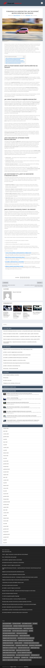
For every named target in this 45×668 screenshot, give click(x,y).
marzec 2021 (5, 488)
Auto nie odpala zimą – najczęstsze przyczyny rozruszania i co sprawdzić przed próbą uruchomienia (19, 342)
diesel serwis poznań (28, 628)
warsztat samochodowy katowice (10, 659)
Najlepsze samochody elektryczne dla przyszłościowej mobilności (26, 314)
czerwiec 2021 (6, 480)
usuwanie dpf (17, 657)
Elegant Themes (13, 666)
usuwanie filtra (24, 657)
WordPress (26, 666)
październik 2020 (6, 501)
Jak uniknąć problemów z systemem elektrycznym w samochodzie (6, 314)
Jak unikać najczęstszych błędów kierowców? (13, 59)
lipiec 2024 (5, 442)
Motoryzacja (28, 15)
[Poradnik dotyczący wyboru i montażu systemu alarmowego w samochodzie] (17, 308)
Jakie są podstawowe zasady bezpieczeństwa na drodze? (15, 58)
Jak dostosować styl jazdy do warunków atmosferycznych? (15, 61)
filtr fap (31, 630)
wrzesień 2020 (6, 504)
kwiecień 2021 (6, 485)
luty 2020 (5, 523)
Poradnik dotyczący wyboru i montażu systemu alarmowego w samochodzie (21, 415)
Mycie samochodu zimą (6, 551)
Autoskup (35, 623)
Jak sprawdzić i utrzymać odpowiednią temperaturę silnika (13, 574)
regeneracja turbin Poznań (22, 645)
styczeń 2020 (5, 526)
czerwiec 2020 (6, 512)
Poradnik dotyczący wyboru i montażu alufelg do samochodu (14, 598)
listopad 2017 (6, 531)
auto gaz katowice (7, 623)
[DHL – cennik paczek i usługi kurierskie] (37, 307)
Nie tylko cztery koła (7, 380)
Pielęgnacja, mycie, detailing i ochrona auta (11, 383)
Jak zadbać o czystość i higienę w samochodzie (11, 565)
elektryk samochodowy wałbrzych (19, 630)
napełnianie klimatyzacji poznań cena (26, 638)
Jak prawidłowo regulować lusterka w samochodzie (12, 559)
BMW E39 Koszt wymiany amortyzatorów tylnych (15, 257)
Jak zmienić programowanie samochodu (10, 585)
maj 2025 (5, 439)
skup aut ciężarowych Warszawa (24, 652)
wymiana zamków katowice (25, 659)
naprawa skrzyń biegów (8, 642)
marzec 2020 (5, 520)
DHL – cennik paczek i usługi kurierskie (37, 313)
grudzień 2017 (6, 529)
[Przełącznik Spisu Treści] (23, 57)
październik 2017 (6, 534)
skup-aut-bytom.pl (17, 15)
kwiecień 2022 (6, 452)
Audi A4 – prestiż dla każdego (12, 397)
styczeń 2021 (5, 493)
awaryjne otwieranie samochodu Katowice (22, 625)
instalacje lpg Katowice (22, 633)
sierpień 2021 (5, 474)
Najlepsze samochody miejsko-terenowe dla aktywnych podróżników (15, 579)
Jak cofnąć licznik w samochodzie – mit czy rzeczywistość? (18, 406)
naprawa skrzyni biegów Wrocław (25, 640)
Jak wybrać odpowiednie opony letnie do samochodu (12, 607)
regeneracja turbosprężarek (35, 645)
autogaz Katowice (17, 623)
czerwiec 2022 (6, 447)
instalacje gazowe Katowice (9, 633)
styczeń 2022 (5, 461)
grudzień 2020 (6, 496)
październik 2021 (6, 469)
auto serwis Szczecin (26, 623)
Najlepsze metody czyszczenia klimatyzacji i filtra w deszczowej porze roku (17, 349)
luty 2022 (5, 458)
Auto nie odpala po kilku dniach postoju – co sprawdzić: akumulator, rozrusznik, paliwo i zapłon (21, 336)
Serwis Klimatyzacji (35, 647)
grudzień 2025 (6, 436)
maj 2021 (5, 482)
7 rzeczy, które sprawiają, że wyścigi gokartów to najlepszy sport (18, 252)
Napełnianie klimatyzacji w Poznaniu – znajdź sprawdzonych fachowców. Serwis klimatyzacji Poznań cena (21, 568)
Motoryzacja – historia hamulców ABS (10, 368)
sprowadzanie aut (35, 655)
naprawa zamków (18, 642)
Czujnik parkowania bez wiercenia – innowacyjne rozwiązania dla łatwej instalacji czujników (20, 577)
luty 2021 (5, 490)
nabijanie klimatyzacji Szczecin (9, 638)
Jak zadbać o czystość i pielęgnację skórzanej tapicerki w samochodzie (17, 354)
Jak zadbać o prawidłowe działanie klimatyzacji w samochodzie (15, 357)
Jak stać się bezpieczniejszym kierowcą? (10, 593)
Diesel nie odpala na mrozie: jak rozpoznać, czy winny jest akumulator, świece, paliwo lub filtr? (21, 339)
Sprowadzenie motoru (8, 657)
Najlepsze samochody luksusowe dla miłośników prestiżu (18, 402)
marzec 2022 (5, 455)
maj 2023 (5, 444)
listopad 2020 (6, 499)
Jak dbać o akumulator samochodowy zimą (11, 365)
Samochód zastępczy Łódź (23, 647)
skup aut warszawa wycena (9, 655)
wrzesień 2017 (6, 537)
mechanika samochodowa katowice (10, 635)
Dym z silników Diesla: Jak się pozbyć (9, 557)
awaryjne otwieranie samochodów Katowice (12, 628)
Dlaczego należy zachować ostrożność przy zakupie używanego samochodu (16, 601)
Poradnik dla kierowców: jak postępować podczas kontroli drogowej (16, 362)
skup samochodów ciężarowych (23, 655)
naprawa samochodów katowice (10, 640)
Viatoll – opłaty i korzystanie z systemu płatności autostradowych (15, 554)
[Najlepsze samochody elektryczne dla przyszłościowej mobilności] (27, 308)
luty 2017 (5, 542)
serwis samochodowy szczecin (9, 652)
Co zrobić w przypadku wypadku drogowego (10, 596)
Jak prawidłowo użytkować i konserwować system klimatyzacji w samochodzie (17, 609)
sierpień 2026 (5, 428)
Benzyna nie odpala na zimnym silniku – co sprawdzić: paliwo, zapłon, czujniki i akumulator (21, 333)
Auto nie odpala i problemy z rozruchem (11, 374)
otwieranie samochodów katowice (31, 642)
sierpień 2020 (5, 507)
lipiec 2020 (5, 509)
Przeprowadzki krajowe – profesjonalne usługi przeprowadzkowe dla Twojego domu (23, 420)
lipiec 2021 (5, 477)
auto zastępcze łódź (7, 625)
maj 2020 (5, 515)
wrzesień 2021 (6, 471)
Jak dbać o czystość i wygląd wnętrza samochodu (12, 352)
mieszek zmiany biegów (24, 635)
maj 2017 (5, 539)
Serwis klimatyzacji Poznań (9, 650)
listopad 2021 (6, 466)
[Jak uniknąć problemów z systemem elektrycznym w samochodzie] (7, 307)
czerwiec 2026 (6, 433)
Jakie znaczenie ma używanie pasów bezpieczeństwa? (15, 60)
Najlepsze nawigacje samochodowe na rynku (14, 266)
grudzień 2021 (6, 463)
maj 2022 (5, 450)
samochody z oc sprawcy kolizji (9, 647)
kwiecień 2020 (6, 518)
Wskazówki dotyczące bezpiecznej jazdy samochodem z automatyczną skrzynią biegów (19, 604)
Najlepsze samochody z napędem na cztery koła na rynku (14, 360)
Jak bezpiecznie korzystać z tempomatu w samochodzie (13, 562)
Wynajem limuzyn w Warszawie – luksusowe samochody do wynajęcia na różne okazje (18, 590)
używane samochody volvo (35, 657)
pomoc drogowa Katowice (8, 645)
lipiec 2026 (5, 431)
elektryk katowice (7, 630)
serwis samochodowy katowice (23, 650)
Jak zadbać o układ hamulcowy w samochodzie (14, 261)
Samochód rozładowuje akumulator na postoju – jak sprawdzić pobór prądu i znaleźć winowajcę (21, 331)
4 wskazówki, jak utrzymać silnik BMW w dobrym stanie (13, 582)
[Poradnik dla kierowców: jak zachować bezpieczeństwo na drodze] (22, 29)
